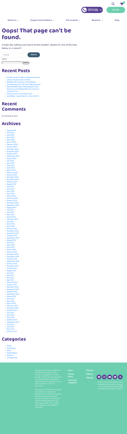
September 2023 (13, 205)
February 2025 (12, 172)
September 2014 (13, 322)
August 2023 (11, 207)
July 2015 (10, 313)
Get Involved (72, 20)
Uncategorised (12, 358)
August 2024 (11, 184)
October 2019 (12, 236)
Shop (117, 20)
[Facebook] (99, 377)
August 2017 (11, 271)
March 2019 (11, 250)
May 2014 (10, 329)
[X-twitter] (120, 377)
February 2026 (12, 144)
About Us (12, 20)
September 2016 (13, 294)
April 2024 (11, 193)
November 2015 (13, 308)
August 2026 (11, 130)
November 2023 (13, 203)
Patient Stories (12, 353)
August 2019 (11, 240)
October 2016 (12, 292)
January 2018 (12, 264)
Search (4, 59)
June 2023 (10, 212)
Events (9, 346)
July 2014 (10, 324)
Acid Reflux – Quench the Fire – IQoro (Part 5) (23, 96)
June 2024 (10, 189)
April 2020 (11, 226)
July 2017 (10, 273)
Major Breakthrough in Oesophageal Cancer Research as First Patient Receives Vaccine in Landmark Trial (23, 89)
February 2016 (12, 306)
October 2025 (12, 154)
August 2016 (11, 296)
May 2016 (10, 301)
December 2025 (13, 149)
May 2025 (10, 165)
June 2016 (10, 299)
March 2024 (11, 196)
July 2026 (10, 133)
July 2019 (10, 242)
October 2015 (12, 310)
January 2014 (12, 331)
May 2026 (10, 137)
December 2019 (13, 231)
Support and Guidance (41, 20)
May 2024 (10, 191)
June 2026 (10, 135)
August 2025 (11, 158)
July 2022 (10, 221)
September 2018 (13, 261)
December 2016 (13, 287)
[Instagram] (104, 377)
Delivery (89, 370)
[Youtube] (109, 377)
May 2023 (10, 215)
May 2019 (10, 245)
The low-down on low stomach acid (19, 94)
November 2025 (13, 151)
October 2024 (12, 182)
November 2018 (13, 257)
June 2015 (10, 315)
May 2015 (10, 317)
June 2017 (10, 275)
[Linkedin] (115, 377)
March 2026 (11, 142)
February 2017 (12, 282)
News (9, 350)
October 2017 (12, 268)
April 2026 (11, 140)
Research (96, 20)
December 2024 (13, 177)
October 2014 (12, 320)
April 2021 (11, 224)
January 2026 (12, 147)
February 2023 (12, 219)
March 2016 (11, 303)
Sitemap (89, 378)
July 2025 (10, 161)
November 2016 (13, 289)
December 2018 (13, 254)
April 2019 (11, 247)
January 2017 (12, 285)
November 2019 (13, 233)
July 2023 (10, 210)
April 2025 (11, 168)
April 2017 (11, 280)
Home (70, 370)
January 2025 (12, 175)
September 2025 (13, 156)
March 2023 (11, 217)
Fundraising (11, 348)
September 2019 (13, 238)
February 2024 (12, 198)
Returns (89, 374)
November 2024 (13, 179)
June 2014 (10, 327)
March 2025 (11, 170)
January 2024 (12, 200)
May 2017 (10, 278)
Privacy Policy (71, 375)
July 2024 (10, 186)
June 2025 (10, 163)
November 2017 (13, 266)
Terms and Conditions (72, 381)
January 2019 (12, 252)
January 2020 (12, 228)
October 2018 (12, 259)
